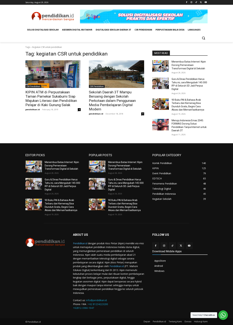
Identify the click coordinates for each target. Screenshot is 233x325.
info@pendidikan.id (96, 300)
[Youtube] (206, 2)
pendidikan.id (32, 109)
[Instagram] (191, 2)
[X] (201, 2)
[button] (203, 38)
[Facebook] (187, 2)
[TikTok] (196, 2)
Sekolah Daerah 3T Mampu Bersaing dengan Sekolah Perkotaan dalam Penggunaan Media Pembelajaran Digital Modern (112, 100)
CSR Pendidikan (33, 86)
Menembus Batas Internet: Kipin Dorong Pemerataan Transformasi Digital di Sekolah (189, 65)
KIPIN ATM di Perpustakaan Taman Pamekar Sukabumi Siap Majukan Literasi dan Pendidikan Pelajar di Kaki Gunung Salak (51, 98)
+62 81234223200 (98, 304)
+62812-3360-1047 (83, 307)
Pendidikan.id (80, 243)
